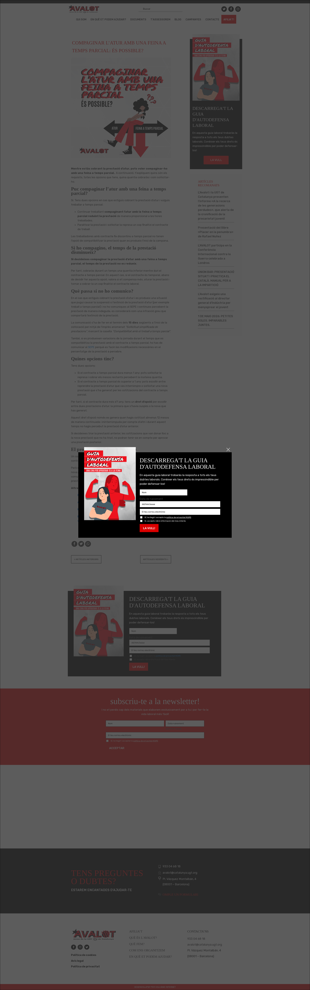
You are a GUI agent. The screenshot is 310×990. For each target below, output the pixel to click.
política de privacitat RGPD (178, 517)
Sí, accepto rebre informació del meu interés (165, 521)
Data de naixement (151, 498)
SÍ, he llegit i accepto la (168, 517)
